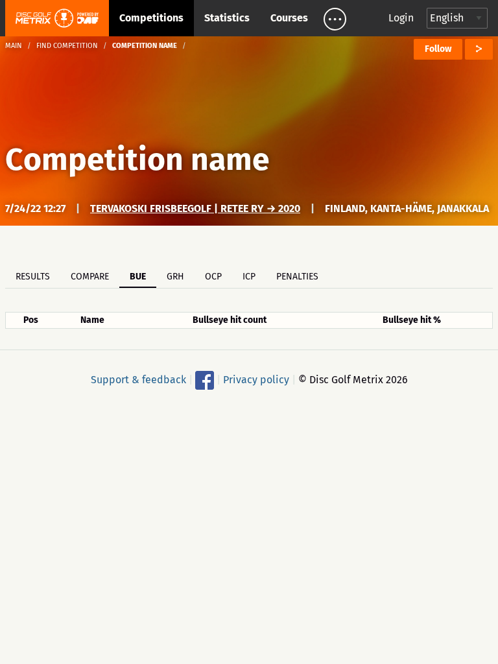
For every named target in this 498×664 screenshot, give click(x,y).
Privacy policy (256, 380)
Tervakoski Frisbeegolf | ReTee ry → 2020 (195, 208)
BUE (138, 276)
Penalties (297, 276)
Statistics (227, 18)
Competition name (137, 159)
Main (13, 46)
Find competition (67, 46)
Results (33, 276)
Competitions (151, 18)
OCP (213, 276)
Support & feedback (138, 380)
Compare (90, 276)
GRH (175, 276)
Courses (289, 18)
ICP (249, 276)
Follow (438, 48)
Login (401, 18)
